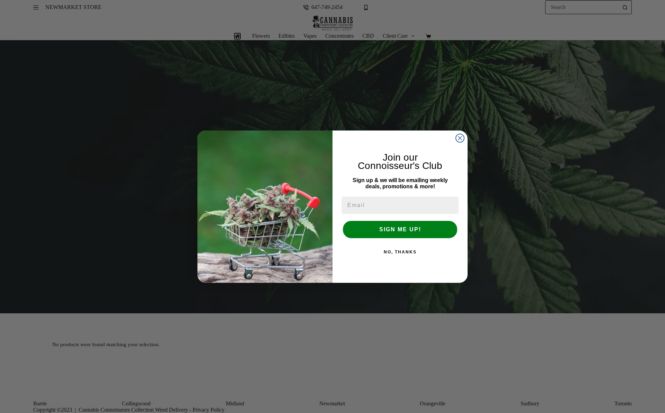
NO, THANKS (400, 252)
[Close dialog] (460, 138)
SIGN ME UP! (400, 229)
